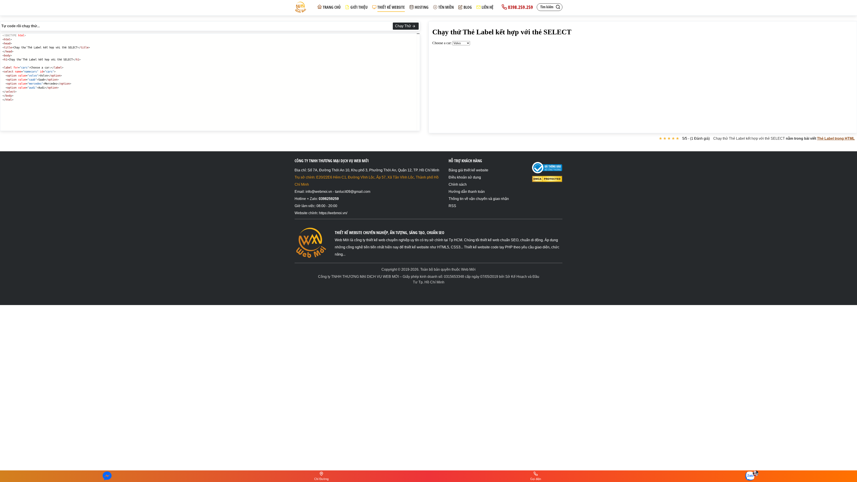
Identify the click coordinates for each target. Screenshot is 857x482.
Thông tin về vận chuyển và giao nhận (479, 199)
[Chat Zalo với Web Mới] (750, 476)
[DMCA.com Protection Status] (547, 181)
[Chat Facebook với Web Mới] (107, 476)
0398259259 (329, 199)
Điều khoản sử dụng (465, 177)
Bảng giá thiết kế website (468, 170)
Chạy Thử (403, 26)
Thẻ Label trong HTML (836, 138)
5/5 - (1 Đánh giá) (696, 138)
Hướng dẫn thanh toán (467, 191)
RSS (452, 206)
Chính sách (458, 184)
